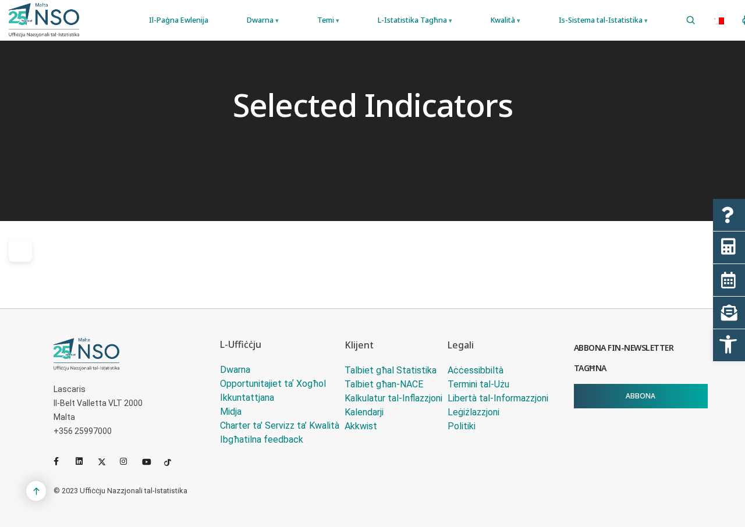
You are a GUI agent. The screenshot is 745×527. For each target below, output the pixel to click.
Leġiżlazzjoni (473, 412)
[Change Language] (719, 20)
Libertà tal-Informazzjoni (498, 398)
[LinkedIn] (84, 461)
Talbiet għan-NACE (384, 384)
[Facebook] (62, 461)
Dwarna (235, 369)
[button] (729, 345)
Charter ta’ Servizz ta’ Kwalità (279, 425)
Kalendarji (364, 412)
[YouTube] (150, 461)
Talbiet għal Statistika (391, 370)
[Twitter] (106, 461)
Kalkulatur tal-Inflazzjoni (393, 398)
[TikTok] (173, 461)
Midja (231, 411)
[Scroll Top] (36, 491)
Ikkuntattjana (247, 397)
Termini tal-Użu (478, 384)
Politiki (462, 426)
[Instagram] (128, 461)
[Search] (691, 20)
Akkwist (361, 426)
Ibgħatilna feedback (261, 439)
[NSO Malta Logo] (44, 20)
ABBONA (640, 396)
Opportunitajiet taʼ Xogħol (273, 383)
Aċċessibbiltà (475, 370)
